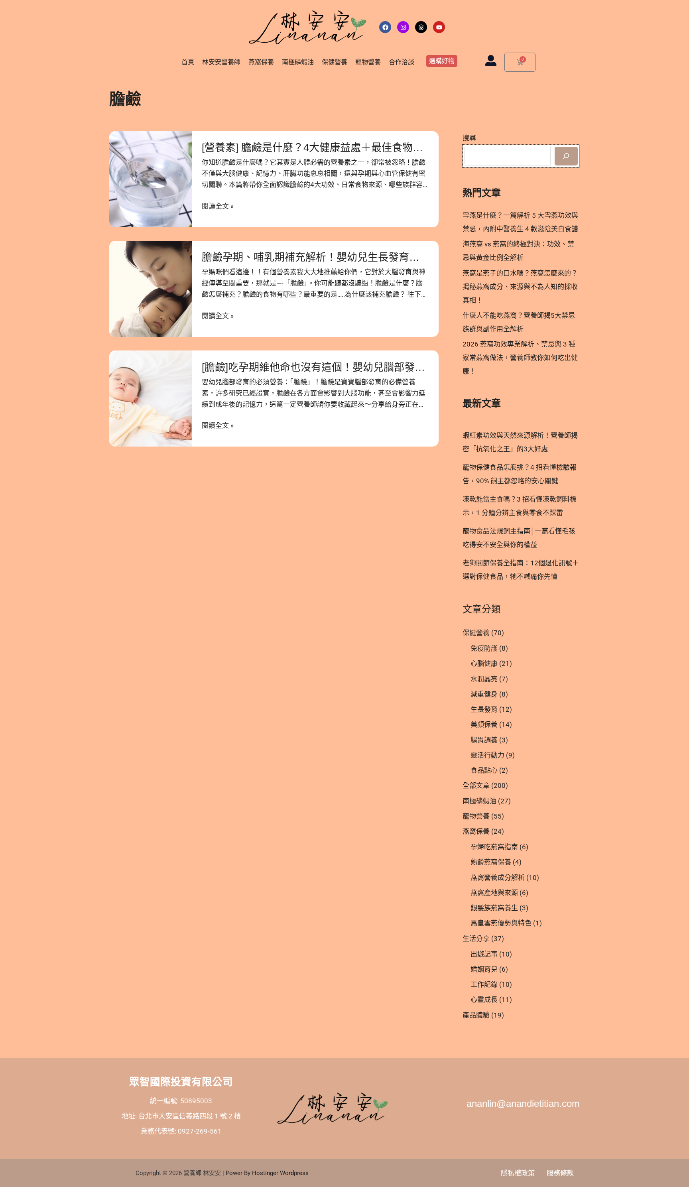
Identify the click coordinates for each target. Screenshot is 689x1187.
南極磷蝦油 (298, 62)
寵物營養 (368, 62)
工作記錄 (484, 984)
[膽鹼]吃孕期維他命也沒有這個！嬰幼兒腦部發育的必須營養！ (344, 367)
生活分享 (476, 939)
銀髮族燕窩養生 (494, 908)
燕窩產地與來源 (494, 893)
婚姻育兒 (484, 969)
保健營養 (334, 62)
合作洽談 (401, 62)
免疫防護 (484, 648)
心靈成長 (484, 1000)
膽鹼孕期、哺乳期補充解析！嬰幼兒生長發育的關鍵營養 (331, 257)
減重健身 (484, 694)
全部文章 (476, 785)
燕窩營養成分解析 (497, 878)
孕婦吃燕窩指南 (494, 847)
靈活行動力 (487, 755)
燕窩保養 (261, 62)
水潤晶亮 (484, 679)
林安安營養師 (221, 62)
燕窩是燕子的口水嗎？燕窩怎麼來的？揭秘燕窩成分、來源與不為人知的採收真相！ (520, 286)
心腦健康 (484, 663)
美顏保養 (484, 724)
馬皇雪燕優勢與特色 (501, 923)
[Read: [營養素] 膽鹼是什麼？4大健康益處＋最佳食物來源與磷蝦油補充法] (150, 179)
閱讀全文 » (218, 206)
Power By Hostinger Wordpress (267, 1173)
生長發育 (484, 709)
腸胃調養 (484, 740)
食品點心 (484, 770)
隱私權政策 (518, 1173)
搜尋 (469, 138)
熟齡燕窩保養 (490, 862)
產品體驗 (476, 1015)
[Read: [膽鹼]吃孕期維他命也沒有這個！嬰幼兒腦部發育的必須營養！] (150, 398)
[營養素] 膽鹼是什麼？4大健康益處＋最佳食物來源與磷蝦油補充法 (354, 148)
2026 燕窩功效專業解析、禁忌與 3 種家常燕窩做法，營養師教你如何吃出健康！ (520, 357)
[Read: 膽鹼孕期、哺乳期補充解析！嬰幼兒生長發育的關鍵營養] (150, 289)
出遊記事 (484, 954)
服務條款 (560, 1173)
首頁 (187, 62)
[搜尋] (566, 156)
